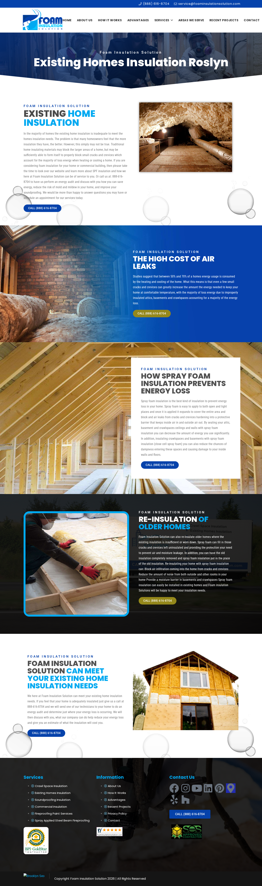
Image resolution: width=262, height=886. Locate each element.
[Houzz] (185, 799)
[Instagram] (185, 788)
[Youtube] (197, 788)
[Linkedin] (208, 788)
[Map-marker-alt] (231, 788)
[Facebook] (174, 788)
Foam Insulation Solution (88, 878)
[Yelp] (174, 799)
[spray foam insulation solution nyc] (43, 20)
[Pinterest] (219, 788)
